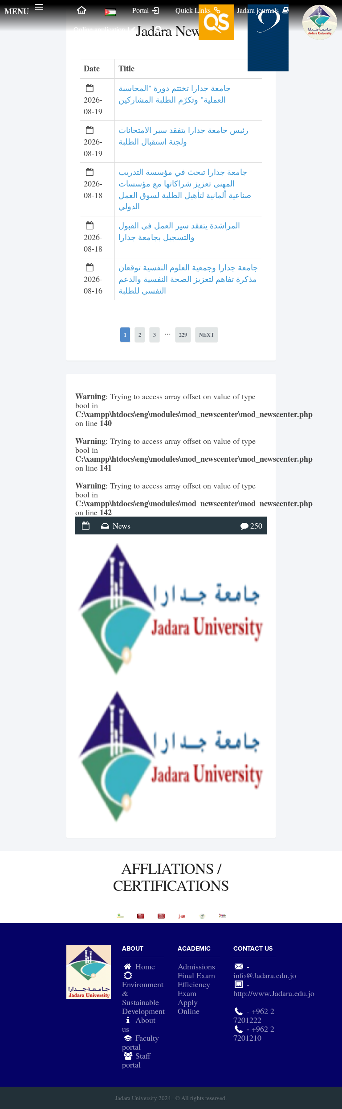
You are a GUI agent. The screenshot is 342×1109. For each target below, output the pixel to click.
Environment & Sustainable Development (143, 997)
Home (145, 966)
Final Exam (196, 975)
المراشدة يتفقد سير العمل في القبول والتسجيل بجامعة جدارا (179, 231)
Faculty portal (140, 1042)
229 (183, 335)
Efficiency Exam (194, 988)
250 (256, 525)
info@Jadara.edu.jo (264, 975)
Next (206, 335)
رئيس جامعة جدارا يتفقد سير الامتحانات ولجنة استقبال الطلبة (183, 135)
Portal (141, 10)
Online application (100, 29)
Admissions (196, 966)
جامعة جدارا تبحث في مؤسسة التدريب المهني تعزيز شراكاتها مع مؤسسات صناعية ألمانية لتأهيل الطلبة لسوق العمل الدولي (184, 188)
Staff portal (136, 1060)
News (121, 525)
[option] (120, 916)
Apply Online (189, 1006)
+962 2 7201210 (253, 1033)
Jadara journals (259, 10)
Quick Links (193, 10)
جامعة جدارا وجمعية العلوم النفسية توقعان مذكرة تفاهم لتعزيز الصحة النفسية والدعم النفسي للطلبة (188, 278)
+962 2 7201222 (253, 1015)
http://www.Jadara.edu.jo (273, 993)
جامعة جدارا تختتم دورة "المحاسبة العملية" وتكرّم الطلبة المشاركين (174, 94)
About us (138, 1024)
